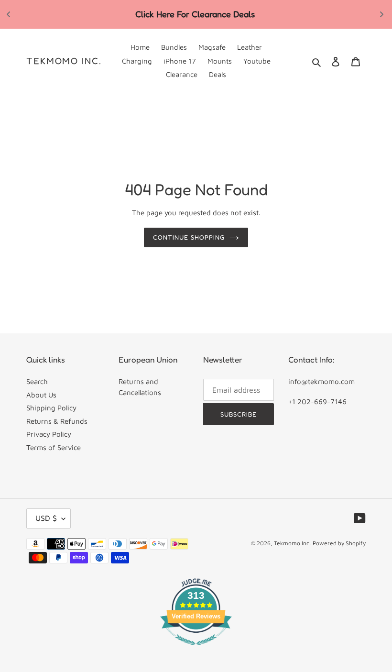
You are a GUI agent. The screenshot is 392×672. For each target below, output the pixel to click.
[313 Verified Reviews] (196, 650)
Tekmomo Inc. (64, 60)
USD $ (46, 518)
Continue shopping (189, 237)
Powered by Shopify (339, 543)
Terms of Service (53, 447)
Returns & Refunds (56, 421)
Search (37, 381)
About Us (41, 395)
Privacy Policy (48, 434)
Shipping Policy (51, 408)
